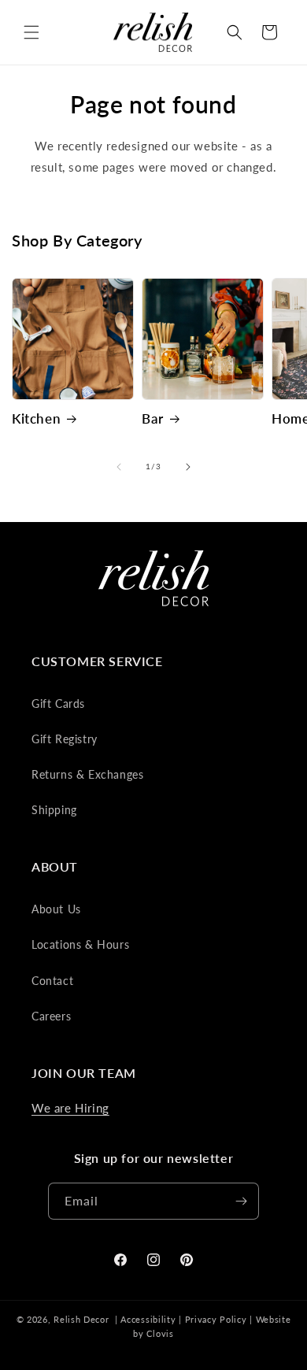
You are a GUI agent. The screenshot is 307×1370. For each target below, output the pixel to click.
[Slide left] (119, 467)
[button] (31, 32)
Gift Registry (64, 739)
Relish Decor (81, 1319)
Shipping (54, 809)
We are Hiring (70, 1108)
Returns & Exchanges (87, 774)
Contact (52, 980)
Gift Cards (58, 703)
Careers (51, 1016)
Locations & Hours (80, 944)
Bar (153, 418)
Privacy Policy (216, 1319)
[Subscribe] (241, 1201)
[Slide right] (188, 467)
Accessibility (148, 1319)
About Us (56, 909)
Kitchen (36, 418)
